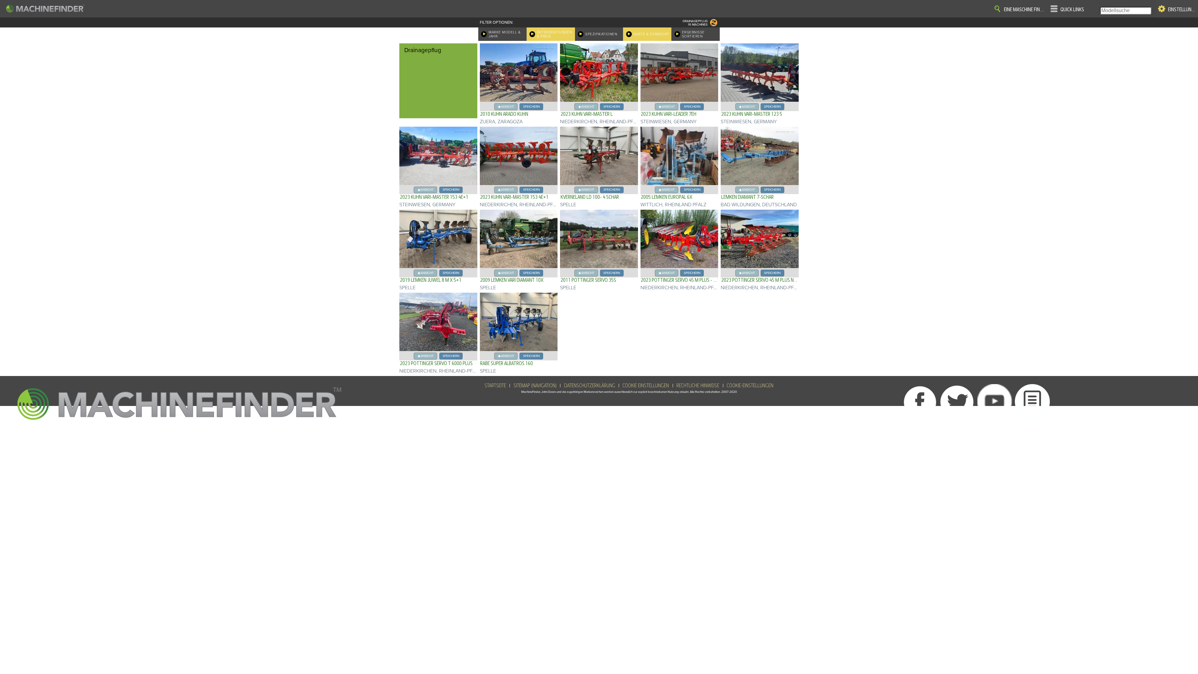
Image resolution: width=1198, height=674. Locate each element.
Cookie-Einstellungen (750, 385)
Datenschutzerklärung (589, 385)
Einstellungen (1182, 9)
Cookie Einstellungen (645, 385)
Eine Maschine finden (1025, 9)
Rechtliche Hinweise (697, 385)
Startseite (495, 385)
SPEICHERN (531, 107)
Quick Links (1072, 9)
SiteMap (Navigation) (535, 385)
